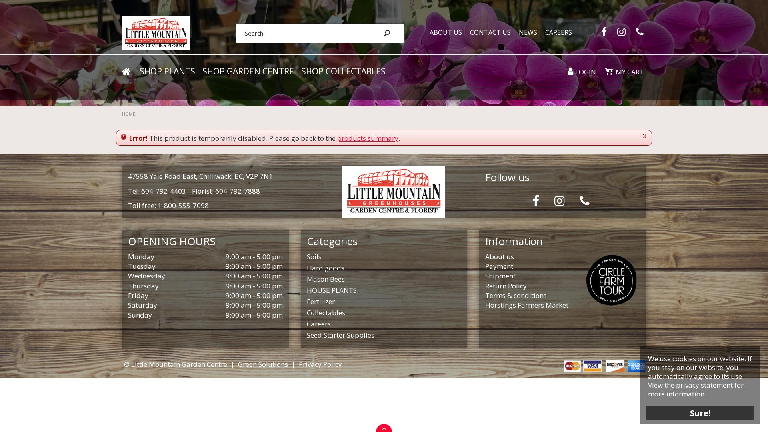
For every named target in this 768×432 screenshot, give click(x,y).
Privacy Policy (320, 364)
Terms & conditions (516, 295)
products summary (367, 138)
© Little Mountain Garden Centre (175, 364)
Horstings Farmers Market (526, 305)
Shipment (500, 275)
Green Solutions (263, 364)
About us (499, 256)
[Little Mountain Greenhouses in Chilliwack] (156, 32)
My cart (630, 71)
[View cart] (609, 71)
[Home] (126, 71)
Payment (499, 266)
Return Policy (506, 285)
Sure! (700, 413)
